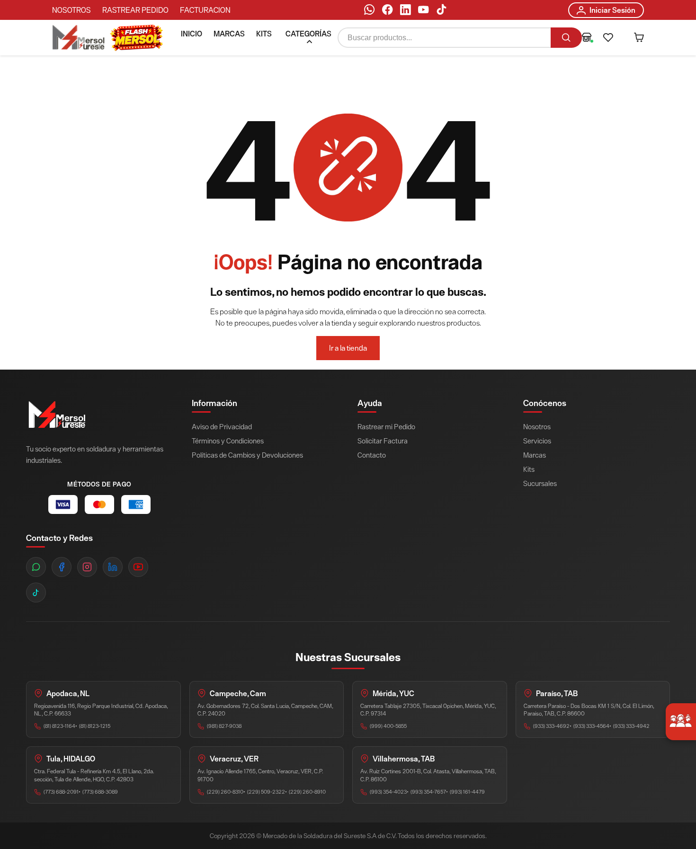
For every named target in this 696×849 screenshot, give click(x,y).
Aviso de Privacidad (222, 427)
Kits (529, 469)
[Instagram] (87, 567)
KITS (264, 33)
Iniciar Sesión (612, 10)
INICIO (191, 33)
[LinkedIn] (405, 11)
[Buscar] (566, 38)
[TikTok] (441, 11)
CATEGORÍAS (308, 33)
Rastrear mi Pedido (386, 427)
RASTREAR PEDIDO (135, 10)
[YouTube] (423, 11)
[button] (608, 38)
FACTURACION (205, 10)
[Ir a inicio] (78, 38)
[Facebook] (387, 11)
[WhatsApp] (369, 11)
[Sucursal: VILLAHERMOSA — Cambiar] (587, 38)
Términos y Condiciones (228, 441)
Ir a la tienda (348, 348)
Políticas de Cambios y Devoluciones (247, 455)
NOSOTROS (71, 10)
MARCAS (229, 33)
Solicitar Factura (382, 441)
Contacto (371, 455)
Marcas (534, 455)
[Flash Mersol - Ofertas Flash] (136, 38)
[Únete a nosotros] (681, 721)
